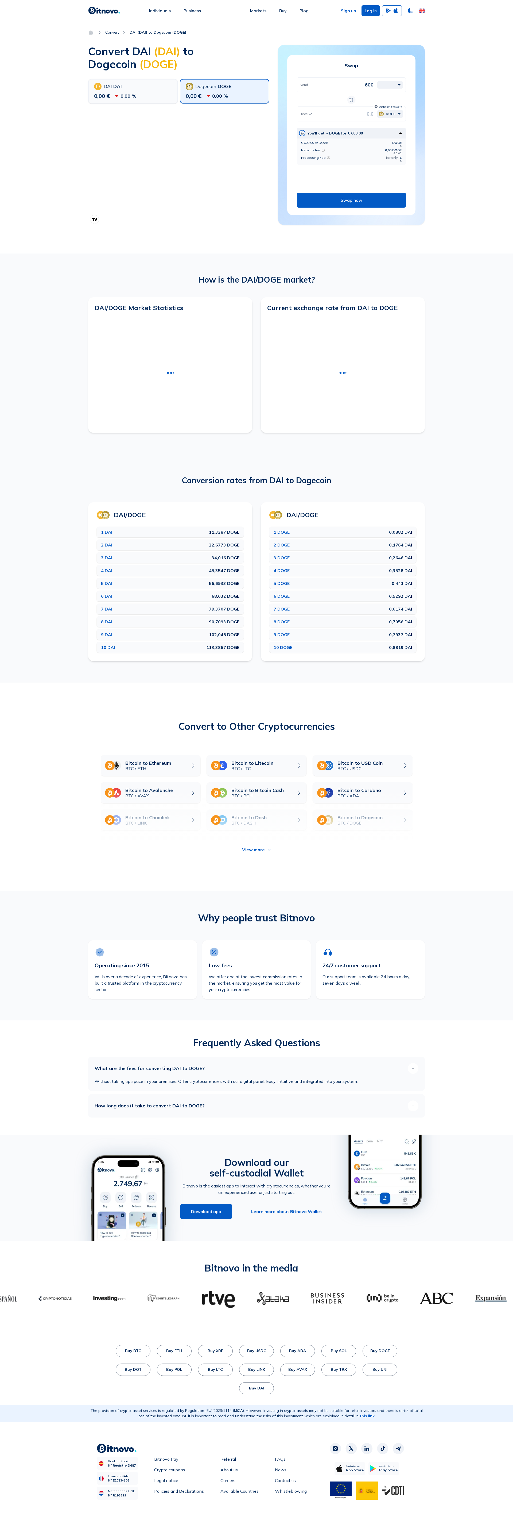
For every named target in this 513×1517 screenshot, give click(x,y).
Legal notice (166, 1480)
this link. (368, 1415)
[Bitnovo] (104, 10)
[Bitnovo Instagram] (335, 1448)
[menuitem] (160, 10)
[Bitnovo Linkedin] (366, 1448)
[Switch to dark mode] (410, 10)
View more (253, 849)
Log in (371, 10)
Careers (227, 1480)
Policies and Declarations (179, 1491)
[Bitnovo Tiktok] (382, 1448)
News (280, 1469)
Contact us (285, 1480)
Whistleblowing (291, 1491)
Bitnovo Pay (166, 1459)
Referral (228, 1459)
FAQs (280, 1459)
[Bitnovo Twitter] (351, 1448)
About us (229, 1469)
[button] (422, 11)
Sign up (348, 10)
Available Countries (239, 1491)
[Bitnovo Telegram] (398, 1448)
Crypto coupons (169, 1469)
